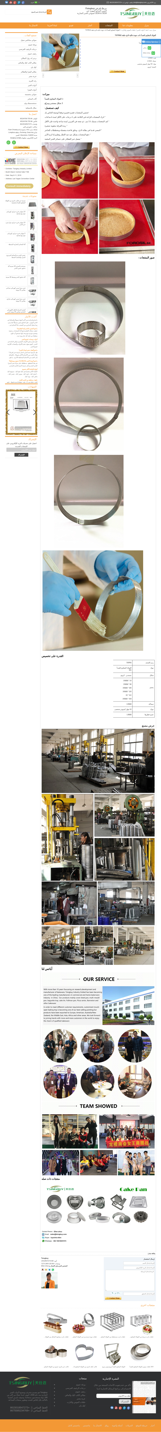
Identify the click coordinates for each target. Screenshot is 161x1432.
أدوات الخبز (140, 30)
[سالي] (14, 142)
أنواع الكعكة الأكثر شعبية (29, 349)
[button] (8, 412)
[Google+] (15, 3)
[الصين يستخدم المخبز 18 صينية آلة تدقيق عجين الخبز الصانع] (32, 270)
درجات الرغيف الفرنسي (27, 49)
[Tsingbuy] (137, 19)
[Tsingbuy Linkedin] (19, 3)
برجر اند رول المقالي (28, 58)
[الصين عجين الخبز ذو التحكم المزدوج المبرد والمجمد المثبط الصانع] (32, 259)
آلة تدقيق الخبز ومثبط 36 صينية (15, 277)
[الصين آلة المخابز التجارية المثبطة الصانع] (32, 248)
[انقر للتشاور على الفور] (21, 191)
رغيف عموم (32, 54)
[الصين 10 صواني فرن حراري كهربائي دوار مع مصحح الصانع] (32, 215)
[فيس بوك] (23, 3)
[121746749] (42, 1269)
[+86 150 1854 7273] (52, 1269)
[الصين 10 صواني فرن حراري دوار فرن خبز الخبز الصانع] (32, 226)
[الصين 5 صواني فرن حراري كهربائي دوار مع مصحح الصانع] (32, 237)
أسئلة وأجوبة (117, 1425)
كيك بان (33, 67)
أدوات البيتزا (32, 90)
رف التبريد (32, 81)
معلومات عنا (128, 25)
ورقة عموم (32, 45)
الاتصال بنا (33, 25)
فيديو (71, 25)
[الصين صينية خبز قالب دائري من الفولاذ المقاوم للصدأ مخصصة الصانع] (32, 204)
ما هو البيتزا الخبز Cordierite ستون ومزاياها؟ (23, 341)
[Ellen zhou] (8, 142)
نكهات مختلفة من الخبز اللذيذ (28, 360)
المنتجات (108, 25)
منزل (146, 25)
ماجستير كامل (74, 1425)
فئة (147, 30)
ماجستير (86, 1425)
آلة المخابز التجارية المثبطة (17, 244)
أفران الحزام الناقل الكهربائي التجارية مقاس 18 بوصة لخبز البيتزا (16, 312)
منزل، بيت (152, 30)
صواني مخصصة (30, 94)
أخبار (90, 25)
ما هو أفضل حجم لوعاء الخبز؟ (28, 330)
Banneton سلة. (30, 103)
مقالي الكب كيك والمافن (27, 63)
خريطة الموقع (141, 1425)
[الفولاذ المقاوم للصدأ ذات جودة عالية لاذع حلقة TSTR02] (60, 52)
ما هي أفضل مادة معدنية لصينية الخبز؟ (25, 381)
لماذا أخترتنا (52, 25)
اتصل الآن (21, 147)
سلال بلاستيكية (31, 108)
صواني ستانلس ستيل (28, 40)
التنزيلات (129, 1425)
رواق (107, 1425)
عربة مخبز (32, 76)
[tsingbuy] (49, 1269)
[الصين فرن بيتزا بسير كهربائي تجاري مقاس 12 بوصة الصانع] (32, 303)
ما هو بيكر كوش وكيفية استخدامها (26, 371)
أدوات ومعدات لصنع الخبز (29, 319)
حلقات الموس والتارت (128, 30)
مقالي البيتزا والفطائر (28, 72)
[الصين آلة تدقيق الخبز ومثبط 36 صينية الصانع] (32, 281)
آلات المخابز (32, 99)
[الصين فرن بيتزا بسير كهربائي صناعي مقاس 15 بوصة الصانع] (32, 292)
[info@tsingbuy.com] (46, 1269)
